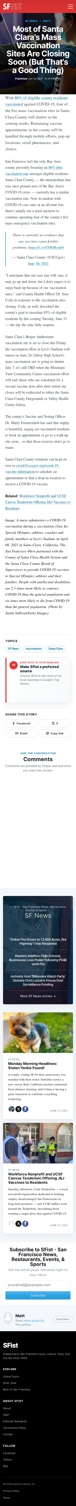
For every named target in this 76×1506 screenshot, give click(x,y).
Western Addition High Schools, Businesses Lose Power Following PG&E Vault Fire (38, 960)
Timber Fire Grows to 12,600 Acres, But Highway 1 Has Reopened (38, 941)
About (7, 1408)
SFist (10, 1345)
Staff (6, 1414)
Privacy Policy (11, 1490)
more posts (32, 1320)
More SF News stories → (38, 996)
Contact (8, 1434)
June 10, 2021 (38, 263)
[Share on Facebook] (25, 1109)
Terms (6, 1497)
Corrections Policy (14, 1427)
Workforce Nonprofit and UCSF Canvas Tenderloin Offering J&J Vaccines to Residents (37, 502)
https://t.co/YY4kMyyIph (46, 247)
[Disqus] (38, 834)
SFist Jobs (9, 1383)
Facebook (9, 1453)
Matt (47, 21)
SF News (31, 21)
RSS (5, 1466)
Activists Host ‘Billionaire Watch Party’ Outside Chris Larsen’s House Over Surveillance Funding (38, 980)
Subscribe (38, 1295)
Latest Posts (11, 1376)
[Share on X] (18, 1109)
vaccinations (34, 648)
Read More (63, 1319)
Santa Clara (55, 648)
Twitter (7, 1459)
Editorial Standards (15, 1421)
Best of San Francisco (17, 1389)
